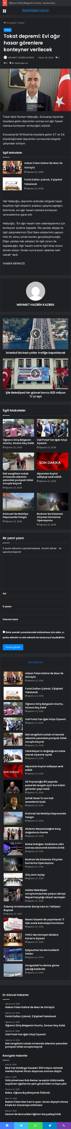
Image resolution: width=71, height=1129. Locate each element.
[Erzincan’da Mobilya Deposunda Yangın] (18, 502)
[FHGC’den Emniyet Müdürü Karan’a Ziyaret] (13, 939)
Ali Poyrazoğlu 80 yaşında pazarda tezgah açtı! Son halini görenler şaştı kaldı (45, 785)
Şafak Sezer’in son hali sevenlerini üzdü (39, 800)
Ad (5, 593)
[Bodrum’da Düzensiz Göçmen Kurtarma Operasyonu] (52, 502)
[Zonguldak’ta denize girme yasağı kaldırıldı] (13, 970)
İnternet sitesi (10, 619)
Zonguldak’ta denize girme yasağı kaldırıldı (42, 967)
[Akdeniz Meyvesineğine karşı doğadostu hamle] (13, 833)
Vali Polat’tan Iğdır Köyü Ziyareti (52, 441)
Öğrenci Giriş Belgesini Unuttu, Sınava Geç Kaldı (34, 3)
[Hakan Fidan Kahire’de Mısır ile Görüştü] (12, 167)
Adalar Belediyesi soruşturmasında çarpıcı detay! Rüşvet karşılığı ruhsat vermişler (45, 893)
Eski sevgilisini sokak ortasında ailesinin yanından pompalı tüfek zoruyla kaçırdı (18, 478)
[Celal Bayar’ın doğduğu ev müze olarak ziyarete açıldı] (13, 755)
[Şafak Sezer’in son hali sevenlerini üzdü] (13, 802)
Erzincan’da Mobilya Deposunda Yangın (15, 515)
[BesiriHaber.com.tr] (35, 10)
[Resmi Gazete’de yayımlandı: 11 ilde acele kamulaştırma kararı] (13, 924)
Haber (21, 22)
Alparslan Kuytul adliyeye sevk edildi (49, 475)
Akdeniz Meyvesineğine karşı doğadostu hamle (43, 830)
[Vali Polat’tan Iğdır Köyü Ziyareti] (52, 428)
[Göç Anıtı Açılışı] (13, 879)
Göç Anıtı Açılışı (35, 874)
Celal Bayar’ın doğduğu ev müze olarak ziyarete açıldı (45, 752)
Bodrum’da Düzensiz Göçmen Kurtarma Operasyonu (50, 517)
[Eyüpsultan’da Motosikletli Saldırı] (13, 954)
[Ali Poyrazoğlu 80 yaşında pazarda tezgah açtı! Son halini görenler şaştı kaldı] (13, 786)
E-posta (8, 606)
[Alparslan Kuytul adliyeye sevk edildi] (52, 461)
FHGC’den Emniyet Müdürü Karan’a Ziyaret (41, 936)
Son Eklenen (35, 662)
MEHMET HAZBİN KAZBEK (21, 57)
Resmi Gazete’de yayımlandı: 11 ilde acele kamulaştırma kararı (44, 921)
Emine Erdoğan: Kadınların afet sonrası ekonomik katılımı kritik (44, 845)
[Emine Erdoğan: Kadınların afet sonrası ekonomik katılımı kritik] (13, 848)
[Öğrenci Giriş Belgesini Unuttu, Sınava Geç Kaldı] (18, 428)
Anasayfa (11, 22)
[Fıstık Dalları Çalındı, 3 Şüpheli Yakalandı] (12, 183)
